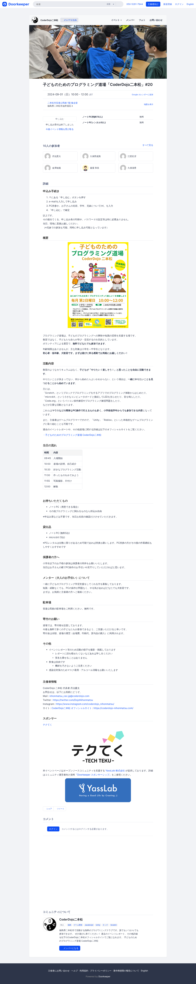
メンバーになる (70, 20)
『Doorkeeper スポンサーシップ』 (93, 774)
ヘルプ (74, 970)
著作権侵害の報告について (126, 970)
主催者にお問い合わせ (59, 970)
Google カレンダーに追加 (142, 94)
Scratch (114, 925)
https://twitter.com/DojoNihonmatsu (73, 700)
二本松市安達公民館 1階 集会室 (62, 102)
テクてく (47, 724)
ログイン (179, 4)
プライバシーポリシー (100, 970)
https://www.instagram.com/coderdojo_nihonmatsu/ (85, 704)
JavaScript (89, 925)
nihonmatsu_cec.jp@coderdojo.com (69, 696)
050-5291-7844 (134, 4)
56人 (62, 925)
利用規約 (84, 970)
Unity (98, 925)
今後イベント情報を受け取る (60, 129)
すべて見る (147, 145)
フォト (142, 20)
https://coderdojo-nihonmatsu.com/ (113, 708)
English (190, 4)
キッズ (105, 925)
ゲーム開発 (78, 925)
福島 (69, 925)
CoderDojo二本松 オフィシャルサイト (72, 708)
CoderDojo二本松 (49, 20)
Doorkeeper (104, 976)
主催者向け (153, 4)
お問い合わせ (156, 20)
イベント (115, 20)
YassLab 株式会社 (115, 770)
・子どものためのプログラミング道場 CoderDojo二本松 (72, 434)
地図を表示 (148, 104)
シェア (49, 809)
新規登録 (167, 4)
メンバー (130, 20)
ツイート (60, 809)
